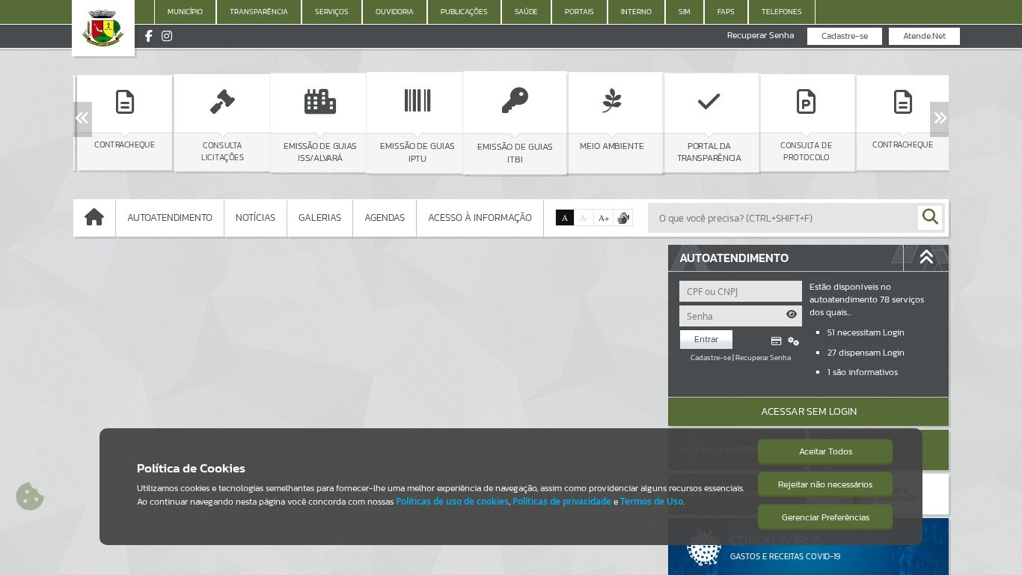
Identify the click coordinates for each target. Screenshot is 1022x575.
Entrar (706, 339)
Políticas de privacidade (561, 501)
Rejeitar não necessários (825, 484)
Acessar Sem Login (809, 411)
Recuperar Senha (760, 35)
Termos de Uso (651, 501)
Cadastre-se (844, 36)
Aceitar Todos (825, 451)
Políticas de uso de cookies (452, 501)
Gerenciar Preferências (825, 517)
